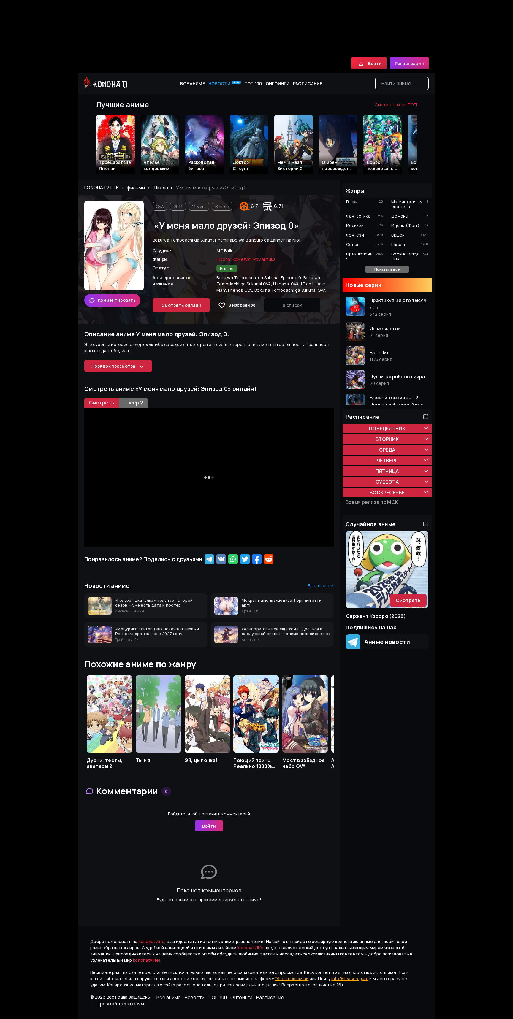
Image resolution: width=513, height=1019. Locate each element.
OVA (160, 206)
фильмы (136, 187)
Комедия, (242, 259)
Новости (224, 83)
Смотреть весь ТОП (396, 104)
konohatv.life (101, 187)
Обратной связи (291, 978)
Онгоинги (277, 83)
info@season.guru (349, 978)
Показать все (387, 269)
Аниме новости (385, 642)
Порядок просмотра (113, 366)
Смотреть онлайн (181, 305)
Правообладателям (120, 1003)
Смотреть (408, 600)
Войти (209, 826)
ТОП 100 (253, 83)
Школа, (224, 259)
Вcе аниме (192, 83)
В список (292, 305)
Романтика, (265, 259)
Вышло (222, 206)
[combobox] (402, 83)
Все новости (321, 585)
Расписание (307, 83)
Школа (160, 187)
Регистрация (409, 63)
